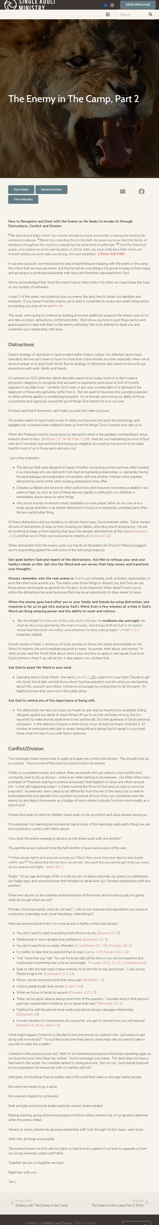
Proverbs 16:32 (99, 963)
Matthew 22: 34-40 (56, 439)
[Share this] (141, 191)
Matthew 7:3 (94, 980)
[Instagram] (112, 5)
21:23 (115, 963)
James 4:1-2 (54, 867)
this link (58, 306)
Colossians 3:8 (27, 1014)
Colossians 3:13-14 (59, 974)
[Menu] (107, 14)
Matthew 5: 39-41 (30, 1025)
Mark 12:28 (80, 439)
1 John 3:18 (74, 986)
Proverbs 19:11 (120, 945)
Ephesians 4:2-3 (95, 939)
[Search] (150, 14)
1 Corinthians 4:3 (88, 945)
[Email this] (123, 191)
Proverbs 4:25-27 (82, 992)
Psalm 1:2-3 (130, 630)
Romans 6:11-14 (116, 952)
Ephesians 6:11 (98, 536)
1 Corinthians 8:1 (133, 963)
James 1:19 (94, 952)
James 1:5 (52, 1025)
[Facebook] (105, 5)
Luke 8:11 (82, 677)
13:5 (104, 945)
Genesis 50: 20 (108, 933)
